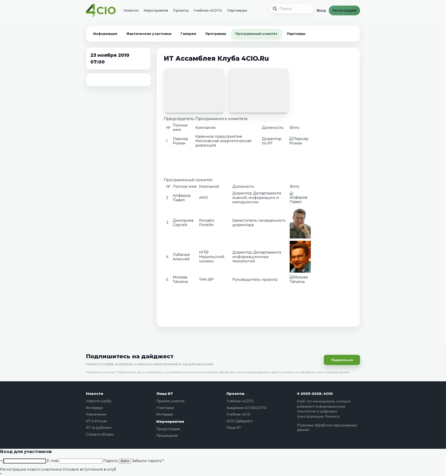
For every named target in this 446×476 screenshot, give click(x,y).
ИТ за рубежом (99, 428)
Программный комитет (256, 34)
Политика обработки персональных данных (327, 427)
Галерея (188, 34)
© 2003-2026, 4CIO (315, 393)
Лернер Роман (180, 141)
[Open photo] (194, 91)
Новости (131, 10)
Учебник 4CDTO (208, 10)
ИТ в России (96, 421)
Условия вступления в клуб (89, 469)
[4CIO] (101, 10)
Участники (165, 408)
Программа (215, 34)
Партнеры (296, 34)
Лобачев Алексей (181, 256)
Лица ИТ (164, 393)
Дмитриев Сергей (183, 222)
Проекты (181, 10)
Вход (321, 10)
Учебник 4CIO (238, 414)
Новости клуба (98, 401)
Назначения (96, 414)
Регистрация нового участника (31, 469)
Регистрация (344, 10)
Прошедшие (167, 435)
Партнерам (237, 10)
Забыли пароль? (148, 461)
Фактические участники (148, 34)
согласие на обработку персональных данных (315, 372)
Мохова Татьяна (180, 279)
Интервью (94, 408)
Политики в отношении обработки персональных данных (226, 372)
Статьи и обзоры (100, 434)
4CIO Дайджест (239, 421)
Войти (125, 461)
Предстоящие (168, 429)
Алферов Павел (181, 197)
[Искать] (274, 8)
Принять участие (170, 401)
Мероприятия (156, 10)
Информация (105, 34)
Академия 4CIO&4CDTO (246, 408)
